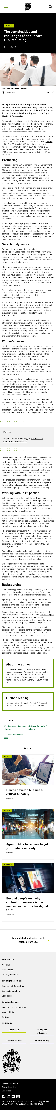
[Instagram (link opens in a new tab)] (18, 1096)
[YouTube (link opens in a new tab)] (13, 1096)
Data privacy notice (10, 1084)
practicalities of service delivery (19, 384)
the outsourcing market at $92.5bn (28, 152)
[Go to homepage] (28, 7)
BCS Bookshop (42, 1041)
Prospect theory (9, 249)
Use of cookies (8, 1091)
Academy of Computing (13, 986)
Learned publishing (11, 991)
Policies (5, 1017)
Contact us (14, 1030)
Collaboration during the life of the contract (21, 498)
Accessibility (8, 1012)
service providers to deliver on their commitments (24, 359)
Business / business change (15, 727)
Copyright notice (9, 1087)
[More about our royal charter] (11, 1061)
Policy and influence (42, 1031)
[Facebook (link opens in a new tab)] (3, 1096)
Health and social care (14, 736)
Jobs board (7, 996)
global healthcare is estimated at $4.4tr (31, 150)
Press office (7, 970)
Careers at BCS (14, 1041)
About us (6, 965)
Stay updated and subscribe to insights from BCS (28, 940)
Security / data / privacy (37, 727)
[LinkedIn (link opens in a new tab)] (8, 1096)
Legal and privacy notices (14, 1007)
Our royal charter (10, 975)
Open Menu (6, 7)
